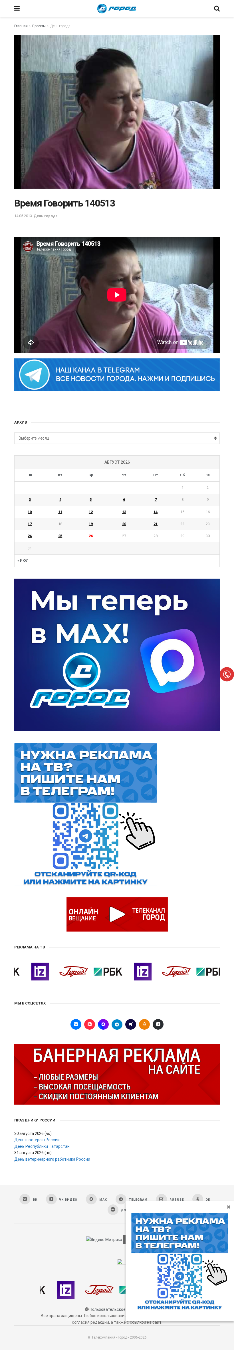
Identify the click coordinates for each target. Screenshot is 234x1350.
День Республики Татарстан (42, 1146)
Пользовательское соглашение (120, 1309)
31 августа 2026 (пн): (33, 1152)
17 (30, 524)
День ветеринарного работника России (52, 1159)
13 (124, 512)
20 (124, 524)
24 (30, 536)
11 (60, 512)
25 (60, 536)
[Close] (228, 1207)
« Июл (22, 561)
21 (156, 524)
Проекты (39, 26)
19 (91, 524)
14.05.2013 (23, 216)
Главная (21, 26)
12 (91, 512)
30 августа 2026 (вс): (33, 1133)
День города (60, 26)
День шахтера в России (37, 1139)
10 (30, 512)
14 (156, 512)
